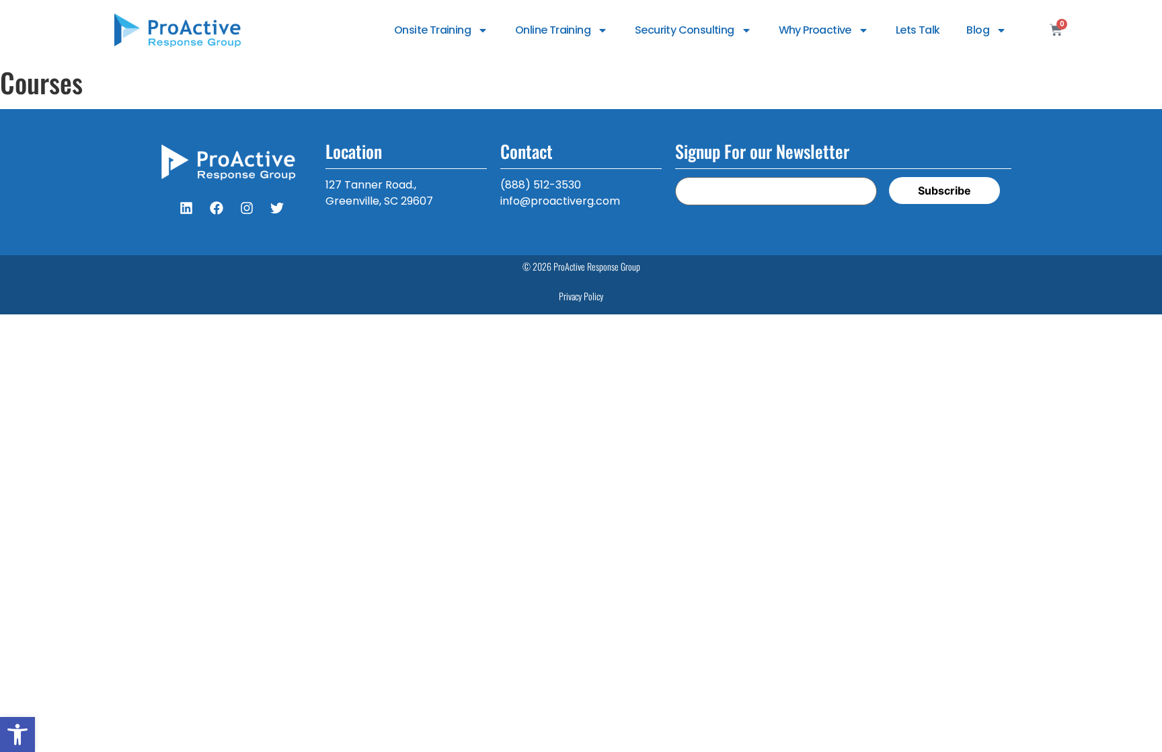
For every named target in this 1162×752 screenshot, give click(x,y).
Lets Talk (918, 30)
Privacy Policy (581, 296)
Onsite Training (432, 30)
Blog (977, 30)
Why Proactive (815, 30)
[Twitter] (277, 208)
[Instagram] (246, 208)
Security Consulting (684, 30)
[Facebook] (216, 208)
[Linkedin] (186, 208)
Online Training (552, 30)
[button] (17, 734)
